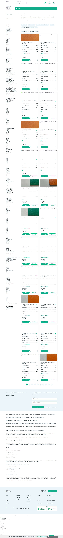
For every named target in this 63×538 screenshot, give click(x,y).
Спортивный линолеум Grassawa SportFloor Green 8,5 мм (29, 363)
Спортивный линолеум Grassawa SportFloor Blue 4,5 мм (47, 101)
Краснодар (1, 525)
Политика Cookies (54, 515)
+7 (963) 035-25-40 (23, 3)
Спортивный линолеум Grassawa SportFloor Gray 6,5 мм (47, 247)
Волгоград (1, 520)
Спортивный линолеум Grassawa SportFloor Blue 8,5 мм (47, 159)
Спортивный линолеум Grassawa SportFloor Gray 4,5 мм (47, 217)
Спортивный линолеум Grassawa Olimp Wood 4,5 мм (28, 72)
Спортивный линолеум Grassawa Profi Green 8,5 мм (28, 188)
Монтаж (25, 13)
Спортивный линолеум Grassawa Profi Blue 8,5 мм (29, 159)
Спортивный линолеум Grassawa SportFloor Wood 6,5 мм (29, 334)
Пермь (1, 531)
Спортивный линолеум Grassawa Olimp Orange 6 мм (28, 43)
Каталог (7, 495)
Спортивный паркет (25, 31)
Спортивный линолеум (34, 31)
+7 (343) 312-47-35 (23, 1)
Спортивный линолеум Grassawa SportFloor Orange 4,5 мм (29, 247)
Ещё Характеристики (9, 306)
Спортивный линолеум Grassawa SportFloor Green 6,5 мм (29, 276)
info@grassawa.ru (19, 1)
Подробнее (26, 176)
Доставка (38, 500)
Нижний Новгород (3, 528)
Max (28, 3)
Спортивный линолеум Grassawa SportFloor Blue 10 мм (47, 334)
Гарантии (28, 501)
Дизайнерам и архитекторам (51, 500)
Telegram (28, 1)
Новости (7, 500)
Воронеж (1, 521)
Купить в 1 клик (34, 176)
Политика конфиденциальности (27, 515)
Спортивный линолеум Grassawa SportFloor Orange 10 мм (47, 363)
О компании (18, 497)
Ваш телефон (34, 401)
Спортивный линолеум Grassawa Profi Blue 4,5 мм (29, 101)
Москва (1, 527)
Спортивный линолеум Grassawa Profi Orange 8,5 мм (47, 188)
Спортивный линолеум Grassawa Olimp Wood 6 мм (47, 72)
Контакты (28, 13)
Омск (1, 530)
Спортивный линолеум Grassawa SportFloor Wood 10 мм (47, 43)
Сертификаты (29, 499)
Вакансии (17, 499)
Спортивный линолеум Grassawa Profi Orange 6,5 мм (28, 130)
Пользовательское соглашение (42, 515)
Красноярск (2, 526)
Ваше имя (33, 397)
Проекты (28, 497)
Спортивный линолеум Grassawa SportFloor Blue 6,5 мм (47, 130)
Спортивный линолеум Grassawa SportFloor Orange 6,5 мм (29, 305)
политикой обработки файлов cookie (42, 536)
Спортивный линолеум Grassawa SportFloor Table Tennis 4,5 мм (47, 305)
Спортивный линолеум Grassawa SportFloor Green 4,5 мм (29, 217)
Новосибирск (2, 529)
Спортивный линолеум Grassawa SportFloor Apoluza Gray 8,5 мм (47, 276)
